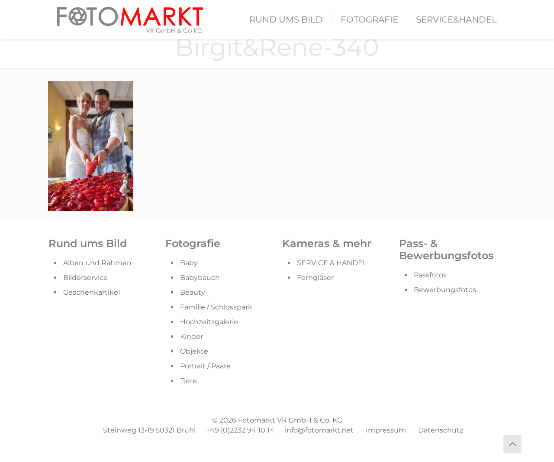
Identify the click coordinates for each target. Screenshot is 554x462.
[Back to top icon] (512, 444)
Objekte (194, 351)
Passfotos (430, 275)
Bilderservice (85, 277)
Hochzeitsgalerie (209, 322)
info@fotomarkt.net (319, 430)
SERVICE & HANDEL (332, 263)
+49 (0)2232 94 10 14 (240, 430)
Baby (189, 263)
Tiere (188, 381)
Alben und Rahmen (97, 263)
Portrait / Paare (205, 366)
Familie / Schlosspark (216, 307)
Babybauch (200, 277)
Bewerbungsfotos (445, 290)
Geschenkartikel (91, 292)
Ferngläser (315, 277)
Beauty (192, 292)
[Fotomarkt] (130, 19)
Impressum (386, 430)
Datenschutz (440, 430)
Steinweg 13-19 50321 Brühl (149, 430)
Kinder (191, 336)
